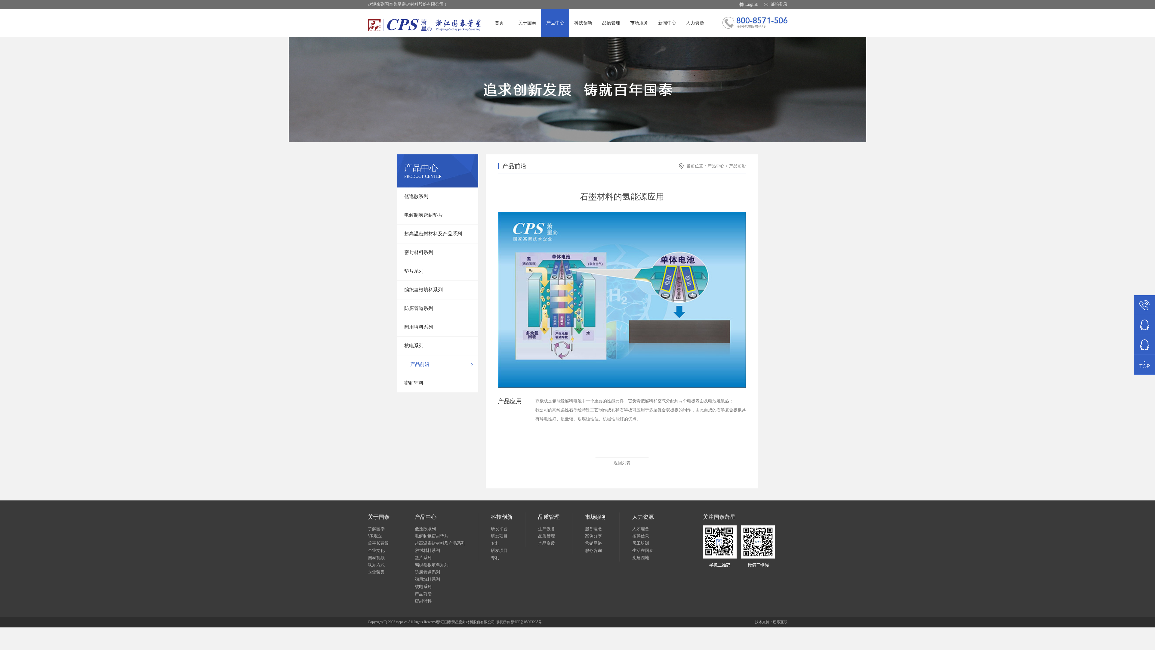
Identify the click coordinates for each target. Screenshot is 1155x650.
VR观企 (375, 536)
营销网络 (593, 543)
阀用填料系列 (418, 327)
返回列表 (622, 463)
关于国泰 (527, 22)
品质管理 (611, 22)
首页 (499, 22)
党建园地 (640, 558)
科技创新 (583, 22)
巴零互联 (780, 622)
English (751, 4)
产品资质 (546, 543)
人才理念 (640, 529)
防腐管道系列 (418, 308)
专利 (495, 543)
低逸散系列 (416, 196)
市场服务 (639, 22)
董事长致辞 (378, 543)
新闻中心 (667, 22)
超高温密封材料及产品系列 (433, 233)
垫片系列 (414, 271)
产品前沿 (420, 364)
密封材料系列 (418, 252)
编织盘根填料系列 (423, 289)
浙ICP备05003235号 (526, 622)
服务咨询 (593, 550)
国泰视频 (376, 558)
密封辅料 (414, 382)
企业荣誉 (376, 572)
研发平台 (499, 529)
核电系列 (414, 345)
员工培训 (640, 543)
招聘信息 (640, 536)
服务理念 (593, 529)
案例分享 (593, 536)
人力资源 (695, 22)
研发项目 (499, 536)
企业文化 (376, 550)
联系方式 (376, 565)
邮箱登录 (779, 4)
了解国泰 (376, 529)
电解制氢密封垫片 (423, 215)
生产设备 (546, 529)
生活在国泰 (642, 550)
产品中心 (555, 22)
